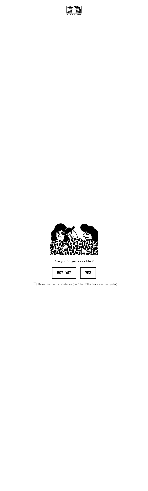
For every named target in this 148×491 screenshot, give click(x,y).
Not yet (64, 272)
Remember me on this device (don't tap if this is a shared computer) (77, 284)
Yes (88, 272)
